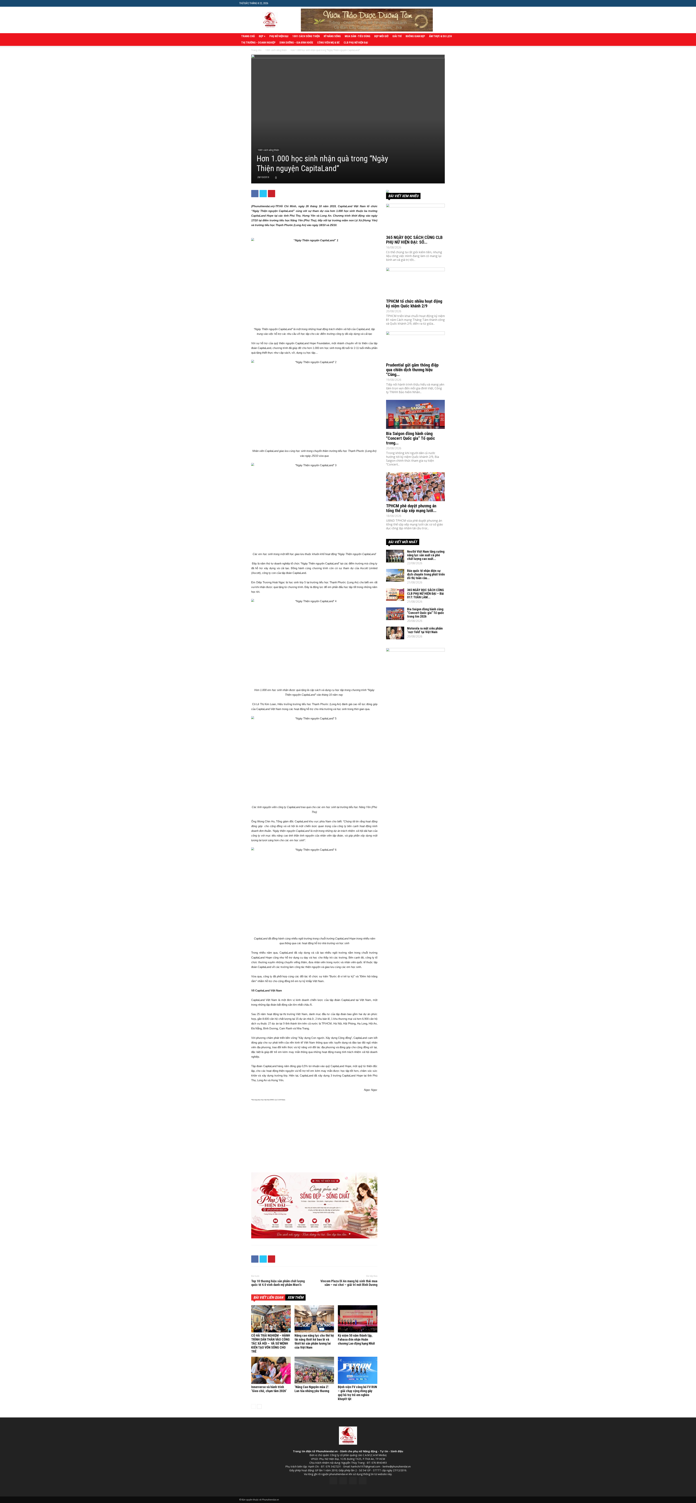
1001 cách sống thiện (306, 36)
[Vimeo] (353, 1480)
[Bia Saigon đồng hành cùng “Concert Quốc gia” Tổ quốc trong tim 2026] (415, 414)
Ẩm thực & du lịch (440, 36)
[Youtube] (362, 1480)
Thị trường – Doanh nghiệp (258, 42)
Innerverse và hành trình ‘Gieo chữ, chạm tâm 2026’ (269, 1389)
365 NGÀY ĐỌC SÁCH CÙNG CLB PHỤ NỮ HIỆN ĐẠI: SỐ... (414, 240)
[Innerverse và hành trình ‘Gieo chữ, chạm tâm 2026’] (271, 1370)
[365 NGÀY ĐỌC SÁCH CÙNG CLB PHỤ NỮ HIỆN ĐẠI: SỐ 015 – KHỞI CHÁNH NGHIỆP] (415, 218)
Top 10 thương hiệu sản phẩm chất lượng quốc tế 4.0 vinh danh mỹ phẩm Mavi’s (278, 1283)
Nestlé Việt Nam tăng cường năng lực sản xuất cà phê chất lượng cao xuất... (425, 555)
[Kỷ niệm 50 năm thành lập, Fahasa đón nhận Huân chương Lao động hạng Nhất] (357, 1318)
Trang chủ (248, 36)
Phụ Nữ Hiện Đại (278, 36)
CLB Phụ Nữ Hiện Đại (356, 42)
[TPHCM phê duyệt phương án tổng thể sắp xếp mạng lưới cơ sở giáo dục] (415, 486)
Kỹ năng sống (332, 36)
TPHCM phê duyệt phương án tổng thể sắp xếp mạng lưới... (411, 508)
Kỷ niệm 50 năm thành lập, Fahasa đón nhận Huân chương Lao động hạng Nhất (356, 1339)
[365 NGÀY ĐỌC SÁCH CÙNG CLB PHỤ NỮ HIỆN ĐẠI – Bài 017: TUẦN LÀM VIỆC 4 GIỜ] (395, 594)
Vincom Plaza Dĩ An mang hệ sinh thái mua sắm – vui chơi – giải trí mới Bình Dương (348, 1283)
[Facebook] (333, 1480)
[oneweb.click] (314, 1205)
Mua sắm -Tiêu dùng (357, 36)
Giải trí (397, 36)
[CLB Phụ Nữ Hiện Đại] (415, 191)
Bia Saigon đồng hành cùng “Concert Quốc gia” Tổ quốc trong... (410, 438)
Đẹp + (262, 36)
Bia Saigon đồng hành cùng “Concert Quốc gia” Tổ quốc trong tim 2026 (425, 612)
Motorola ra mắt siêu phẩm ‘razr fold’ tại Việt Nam (425, 630)
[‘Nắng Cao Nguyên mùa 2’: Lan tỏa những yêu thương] (314, 1370)
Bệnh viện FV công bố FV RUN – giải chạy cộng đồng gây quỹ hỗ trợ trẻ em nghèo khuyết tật (357, 1393)
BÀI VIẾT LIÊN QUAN (268, 1297)
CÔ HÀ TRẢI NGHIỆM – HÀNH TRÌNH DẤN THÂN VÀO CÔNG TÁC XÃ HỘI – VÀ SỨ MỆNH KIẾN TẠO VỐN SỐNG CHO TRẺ (270, 1343)
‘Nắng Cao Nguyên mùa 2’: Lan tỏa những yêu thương (312, 1389)
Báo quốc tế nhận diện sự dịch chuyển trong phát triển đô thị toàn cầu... (426, 574)
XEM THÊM (295, 1297)
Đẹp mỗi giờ (381, 36)
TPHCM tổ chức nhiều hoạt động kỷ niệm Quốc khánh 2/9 (414, 304)
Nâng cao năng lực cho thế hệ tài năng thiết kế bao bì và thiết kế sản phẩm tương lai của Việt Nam (314, 1341)
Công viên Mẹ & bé (328, 42)
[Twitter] (343, 1480)
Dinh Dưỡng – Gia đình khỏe (296, 42)
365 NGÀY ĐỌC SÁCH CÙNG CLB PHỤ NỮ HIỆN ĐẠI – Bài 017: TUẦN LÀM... (425, 593)
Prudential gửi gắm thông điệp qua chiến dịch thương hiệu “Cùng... (412, 370)
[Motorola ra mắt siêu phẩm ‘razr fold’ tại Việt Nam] (395, 633)
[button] (454, 3)
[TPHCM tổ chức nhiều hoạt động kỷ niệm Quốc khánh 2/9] (415, 282)
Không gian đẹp (415, 36)
